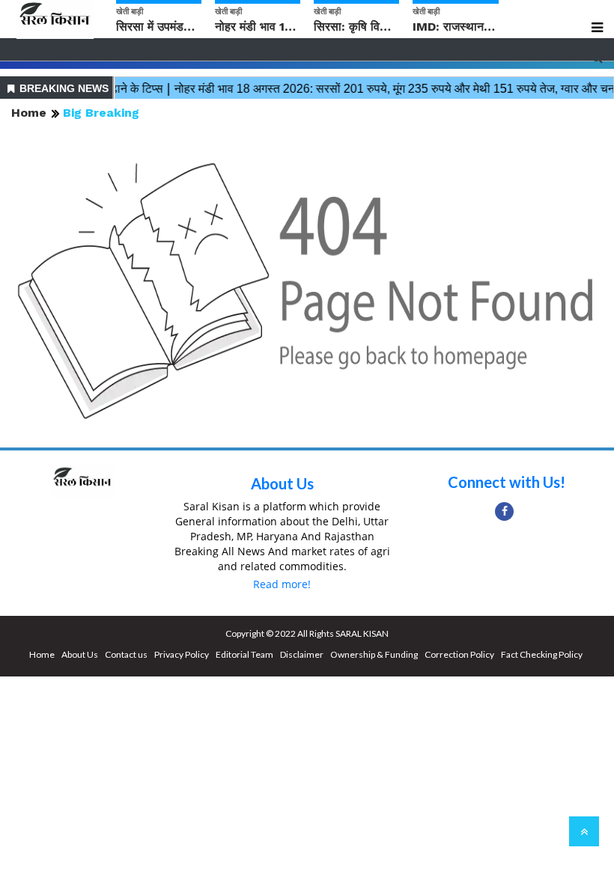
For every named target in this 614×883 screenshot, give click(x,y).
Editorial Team (244, 654)
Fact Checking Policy (542, 654)
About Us (282, 483)
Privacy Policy (181, 654)
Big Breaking (101, 113)
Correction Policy (459, 654)
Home (28, 113)
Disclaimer (301, 654)
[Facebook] (504, 511)
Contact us (126, 654)
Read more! (282, 584)
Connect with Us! (506, 482)
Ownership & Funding (374, 654)
